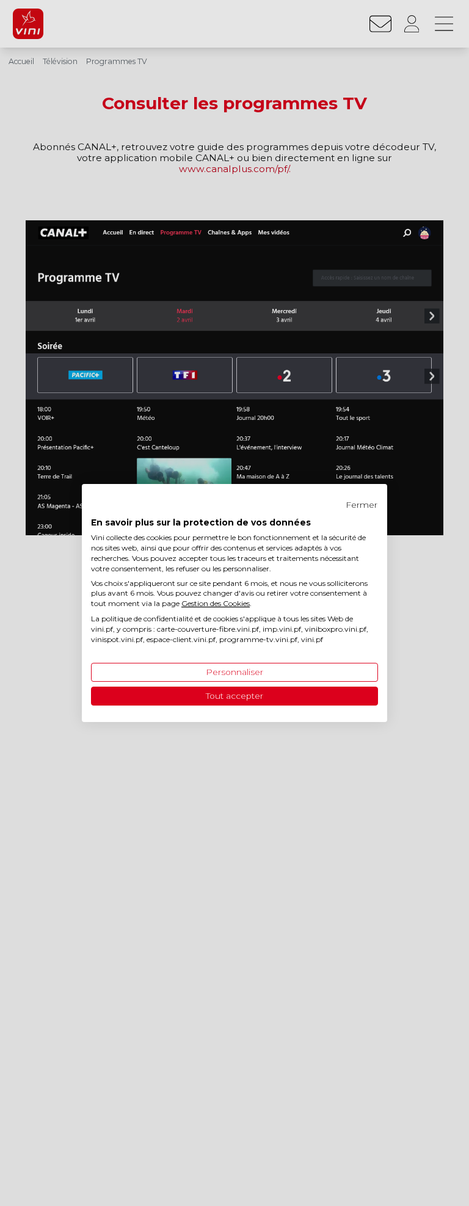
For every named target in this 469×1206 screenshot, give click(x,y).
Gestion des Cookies (215, 603)
